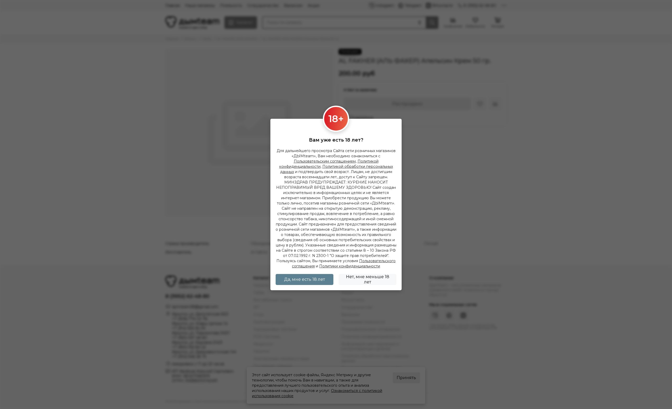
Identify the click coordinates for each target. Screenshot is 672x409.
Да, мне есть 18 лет (304, 279)
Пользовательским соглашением (325, 161)
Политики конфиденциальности (349, 266)
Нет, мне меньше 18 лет (367, 279)
